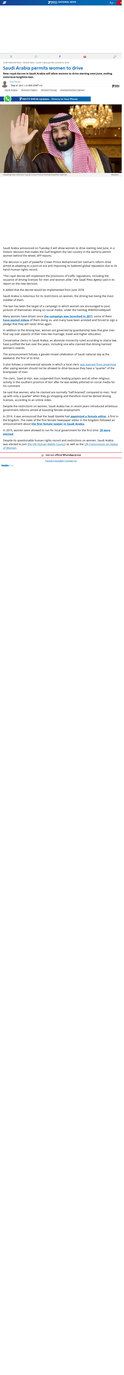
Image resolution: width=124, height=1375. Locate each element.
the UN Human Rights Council (47, 444)
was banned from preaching (98, 364)
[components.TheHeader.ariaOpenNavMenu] (19, 2)
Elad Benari (15, 82)
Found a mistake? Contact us (61, 461)
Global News (29, 63)
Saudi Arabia (11, 90)
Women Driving (49, 90)
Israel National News (12, 63)
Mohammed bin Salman (72, 90)
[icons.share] (119, 3)
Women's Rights (29, 90)
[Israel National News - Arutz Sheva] (62, 2)
